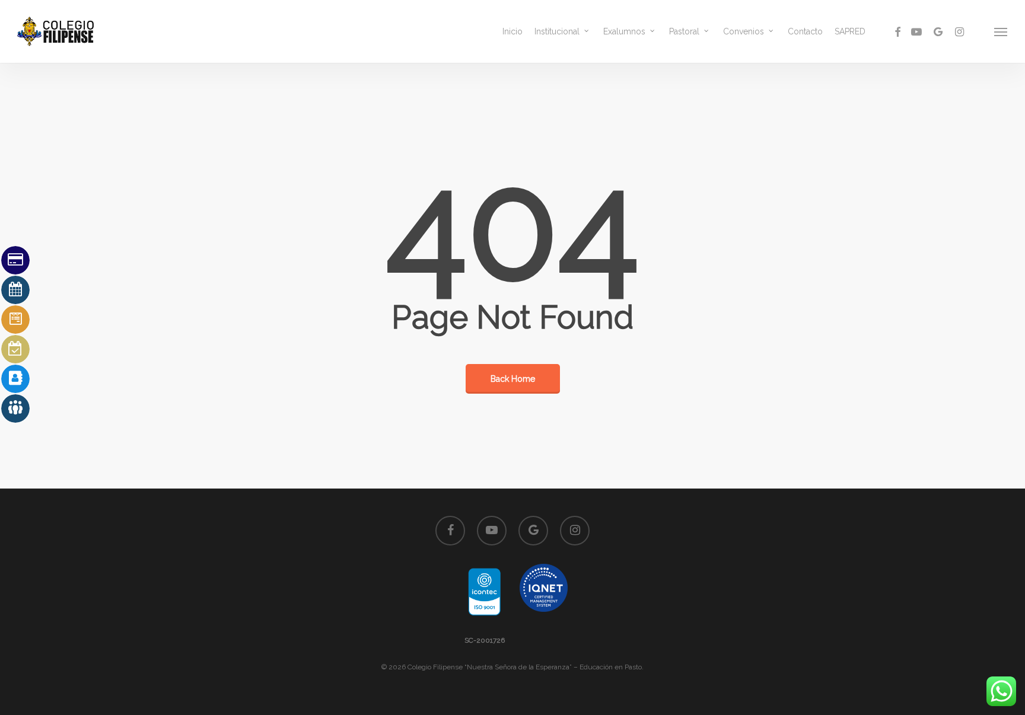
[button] (1001, 31)
